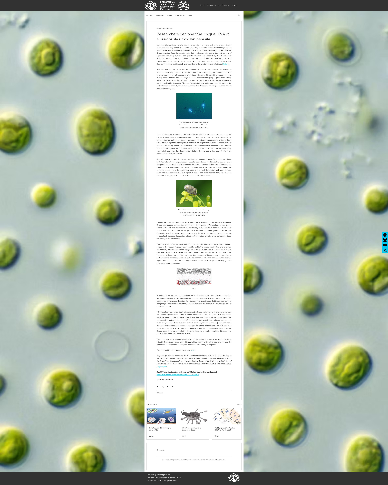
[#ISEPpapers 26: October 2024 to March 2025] (226, 416)
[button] (234, 5)
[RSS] (385, 250)
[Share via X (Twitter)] (162, 387)
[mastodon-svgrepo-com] (385, 235)
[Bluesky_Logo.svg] (385, 240)
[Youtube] (385, 245)
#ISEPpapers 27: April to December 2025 (191, 429)
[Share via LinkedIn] (167, 387)
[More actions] (230, 28)
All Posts (149, 15)
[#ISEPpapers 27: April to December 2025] (194, 416)
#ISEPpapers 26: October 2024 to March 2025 (225, 429)
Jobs (190, 15)
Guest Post (159, 15)
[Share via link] (172, 387)
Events (169, 15)
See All (239, 404)
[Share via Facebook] (158, 387)
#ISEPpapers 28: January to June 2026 (160, 429)
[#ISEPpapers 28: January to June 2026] (161, 416)
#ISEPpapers (180, 15)
